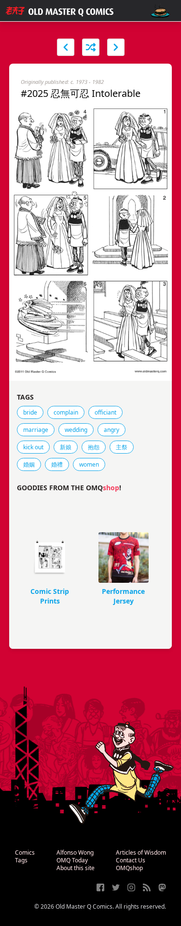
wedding (76, 430)
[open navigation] (160, 11)
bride (30, 412)
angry (111, 430)
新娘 (65, 447)
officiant (105, 412)
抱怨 (93, 447)
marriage (35, 430)
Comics (25, 852)
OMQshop (129, 868)
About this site (75, 868)
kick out (33, 447)
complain (66, 412)
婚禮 (57, 464)
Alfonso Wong (75, 852)
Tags (21, 860)
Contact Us (130, 860)
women (89, 464)
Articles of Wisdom (141, 852)
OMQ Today (72, 860)
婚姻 (29, 464)
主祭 (121, 447)
